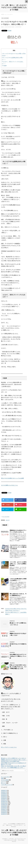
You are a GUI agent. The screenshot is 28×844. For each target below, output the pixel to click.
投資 (2, 778)
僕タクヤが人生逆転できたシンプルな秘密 (12, 478)
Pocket (9, 30)
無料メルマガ (9, 825)
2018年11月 (4, 803)
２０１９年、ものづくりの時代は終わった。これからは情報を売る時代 (18, 563)
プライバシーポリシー (18, 825)
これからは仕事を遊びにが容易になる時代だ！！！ (18, 579)
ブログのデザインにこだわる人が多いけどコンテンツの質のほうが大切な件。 (18, 547)
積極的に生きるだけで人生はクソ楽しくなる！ (18, 634)
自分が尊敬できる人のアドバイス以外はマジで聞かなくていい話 (18, 656)
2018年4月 (4, 814)
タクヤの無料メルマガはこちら (9, 485)
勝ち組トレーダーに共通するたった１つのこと (13, 758)
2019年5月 (4, 795)
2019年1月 (4, 800)
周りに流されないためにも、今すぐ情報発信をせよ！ (18, 594)
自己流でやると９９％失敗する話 (10, 761)
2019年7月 (4, 792)
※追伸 (4, 65)
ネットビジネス (5, 516)
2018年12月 (4, 801)
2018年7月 (4, 809)
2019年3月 (4, 796)
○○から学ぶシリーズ (6, 784)
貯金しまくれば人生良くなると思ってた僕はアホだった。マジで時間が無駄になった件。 (18, 666)
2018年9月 (4, 806)
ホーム (5, 823)
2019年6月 (4, 793)
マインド (3, 781)
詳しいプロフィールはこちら (9, 747)
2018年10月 (4, 804)
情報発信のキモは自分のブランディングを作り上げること (18, 531)
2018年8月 (4, 807)
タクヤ (7, 520)
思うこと (3, 783)
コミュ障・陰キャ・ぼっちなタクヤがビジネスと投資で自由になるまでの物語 (14, 7)
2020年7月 (4, 790)
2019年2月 (4, 798)
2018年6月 (4, 810)
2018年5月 (4, 812)
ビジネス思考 (4, 780)
